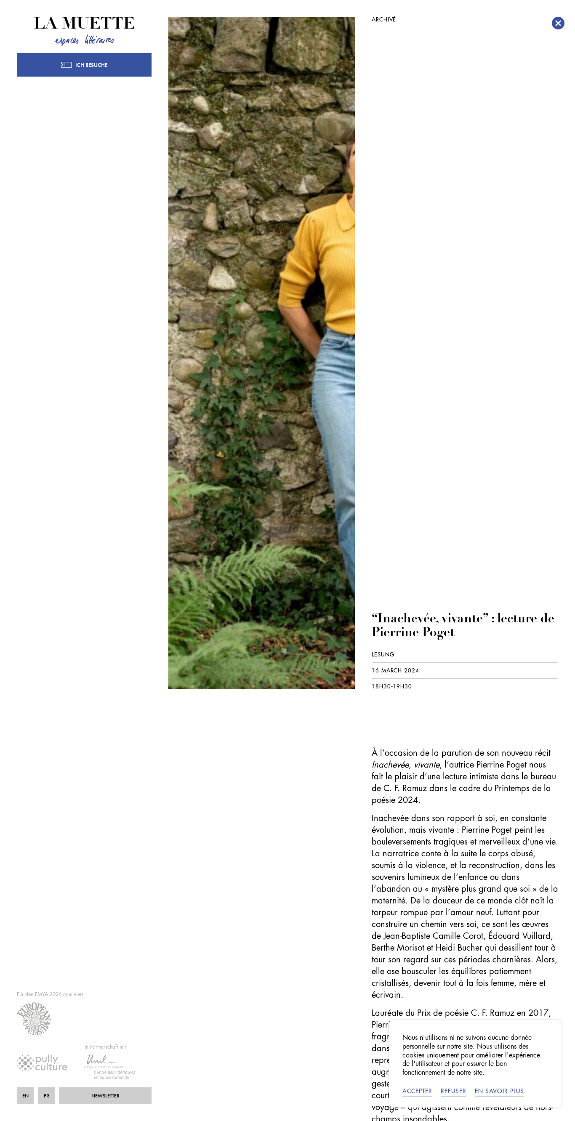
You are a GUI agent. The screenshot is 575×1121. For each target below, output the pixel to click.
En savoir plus (499, 1091)
